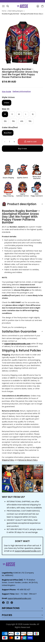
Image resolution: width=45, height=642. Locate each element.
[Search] (7, 6)
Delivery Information (22, 91)
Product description (21, 204)
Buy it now (22, 148)
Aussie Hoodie (29, 624)
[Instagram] (7, 602)
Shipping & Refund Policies (21, 350)
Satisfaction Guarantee (19, 331)
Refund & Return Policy (28, 460)
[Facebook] (3, 602)
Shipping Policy (8, 460)
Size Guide (6, 91)
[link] (8, 172)
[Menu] (3, 6)
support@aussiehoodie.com (28, 551)
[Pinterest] (11, 602)
